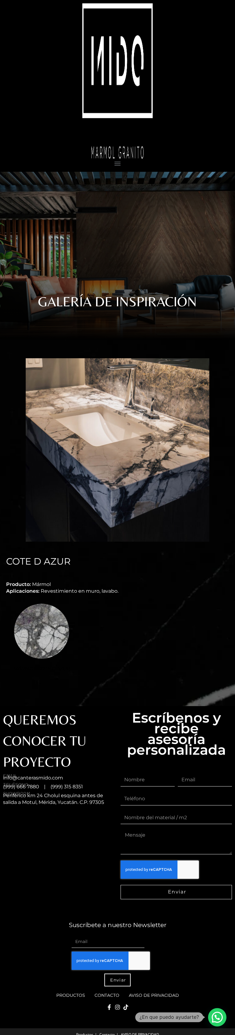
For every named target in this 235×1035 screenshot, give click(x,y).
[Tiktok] (126, 1007)
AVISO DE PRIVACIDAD (154, 995)
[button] (117, 164)
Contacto (107, 995)
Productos (70, 995)
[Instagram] (117, 1007)
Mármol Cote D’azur (41, 669)
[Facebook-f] (109, 1007)
